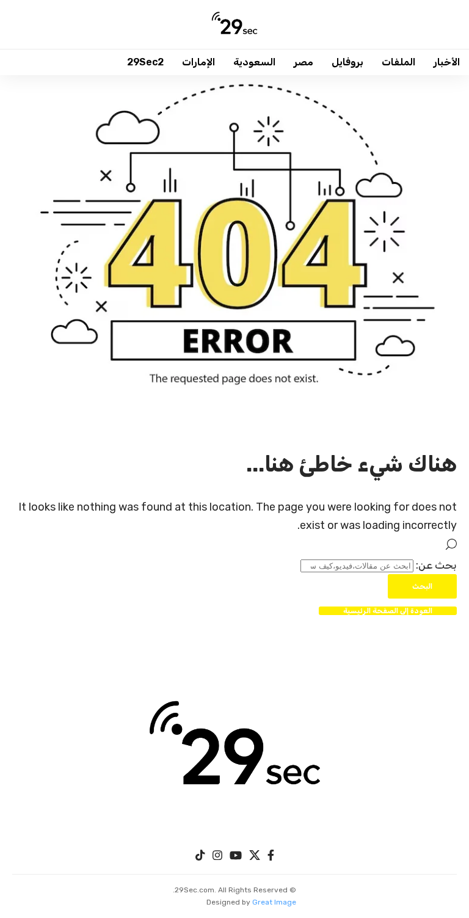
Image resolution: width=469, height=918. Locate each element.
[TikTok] (200, 855)
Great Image (274, 902)
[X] (254, 855)
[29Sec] (234, 24)
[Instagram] (217, 855)
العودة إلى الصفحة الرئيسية (387, 611)
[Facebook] (270, 855)
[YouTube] (236, 855)
